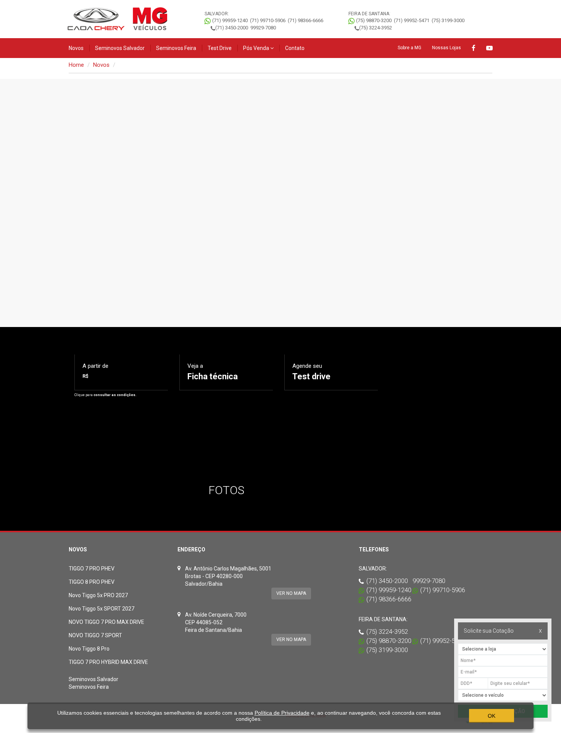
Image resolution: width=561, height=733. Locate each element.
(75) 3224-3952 (375, 28)
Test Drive (220, 48)
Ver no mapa (291, 593)
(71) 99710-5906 (267, 20)
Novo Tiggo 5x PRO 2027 (98, 595)
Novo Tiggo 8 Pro (89, 649)
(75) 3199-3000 (448, 20)
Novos (76, 48)
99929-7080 (263, 28)
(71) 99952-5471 (411, 20)
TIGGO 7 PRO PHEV (91, 568)
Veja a (212, 371)
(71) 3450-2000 (231, 28)
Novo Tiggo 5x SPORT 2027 (101, 609)
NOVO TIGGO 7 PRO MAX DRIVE (106, 622)
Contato (295, 48)
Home (76, 64)
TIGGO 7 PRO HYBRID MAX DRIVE (108, 662)
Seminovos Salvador (120, 48)
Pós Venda (256, 48)
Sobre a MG (409, 47)
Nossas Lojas (446, 47)
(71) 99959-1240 (230, 20)
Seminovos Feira (176, 48)
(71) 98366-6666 (305, 20)
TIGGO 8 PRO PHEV (91, 582)
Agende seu (311, 371)
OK (491, 716)
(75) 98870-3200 (374, 20)
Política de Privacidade (282, 713)
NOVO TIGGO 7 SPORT (95, 635)
